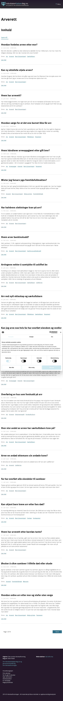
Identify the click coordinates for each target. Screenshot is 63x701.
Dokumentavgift (19, 414)
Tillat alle (51, 367)
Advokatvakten (7, 679)
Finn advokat (6, 673)
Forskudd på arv (30, 414)
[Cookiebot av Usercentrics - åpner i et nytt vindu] (50, 332)
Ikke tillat (11, 367)
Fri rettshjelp (6, 680)
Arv (7, 56)
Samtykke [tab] (11, 336)
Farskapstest (36, 518)
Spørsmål (4, 37)
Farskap (29, 518)
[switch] (24, 361)
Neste (57, 632)
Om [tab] (52, 336)
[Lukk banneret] (60, 332)
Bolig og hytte (28, 194)
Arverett (11, 56)
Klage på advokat (8, 682)
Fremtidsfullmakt (38, 194)
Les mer (3, 60)
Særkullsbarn (31, 56)
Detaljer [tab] (31, 336)
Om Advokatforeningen (10, 665)
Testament (38, 137)
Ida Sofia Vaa (49, 656)
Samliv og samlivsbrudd (34, 251)
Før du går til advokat (9, 675)
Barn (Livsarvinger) (20, 56)
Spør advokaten (7, 677)
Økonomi (25, 581)
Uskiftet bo (39, 282)
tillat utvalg (31, 367)
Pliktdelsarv (30, 137)
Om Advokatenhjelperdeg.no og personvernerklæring (12, 662)
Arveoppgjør (12, 166)
